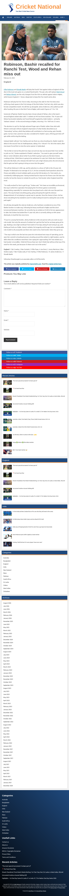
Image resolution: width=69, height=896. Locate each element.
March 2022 (7, 740)
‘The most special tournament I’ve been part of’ (16, 866)
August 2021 (7, 761)
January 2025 (7, 636)
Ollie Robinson (9, 89)
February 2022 (7, 743)
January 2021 (7, 782)
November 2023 (8, 679)
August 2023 (7, 688)
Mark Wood (60, 92)
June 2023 (6, 694)
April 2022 (6, 737)
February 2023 (7, 706)
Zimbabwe (6, 591)
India (23, 17)
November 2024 (8, 642)
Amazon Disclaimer (8, 848)
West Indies (6, 588)
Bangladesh (7, 561)
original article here (54, 264)
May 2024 (6, 661)
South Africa (37, 17)
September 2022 (8, 721)
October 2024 (7, 645)
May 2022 (6, 734)
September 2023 (8, 685)
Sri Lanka (55, 17)
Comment (8, 288)
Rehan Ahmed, (11, 94)
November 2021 (8, 752)
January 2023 (7, 709)
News (5, 573)
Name (6, 311)
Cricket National (38, 6)
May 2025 (6, 627)
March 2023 (7, 703)
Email (6, 320)
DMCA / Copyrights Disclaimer (11, 851)
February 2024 (7, 670)
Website (6, 329)
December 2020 (8, 785)
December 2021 (8, 749)
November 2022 (8, 715)
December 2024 (8, 639)
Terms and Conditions (9, 857)
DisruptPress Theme (41, 890)
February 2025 (7, 633)
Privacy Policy (6, 854)
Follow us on (14, 352)
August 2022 (7, 725)
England (9, 17)
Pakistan (29, 17)
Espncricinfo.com (35, 264)
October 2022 (7, 718)
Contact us (5, 842)
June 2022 (6, 731)
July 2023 (6, 691)
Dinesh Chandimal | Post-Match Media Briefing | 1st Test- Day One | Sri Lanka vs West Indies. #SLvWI (32, 872)
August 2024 (7, 651)
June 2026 (6, 609)
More (62, 17)
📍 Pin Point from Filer (9, 869)
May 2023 (6, 697)
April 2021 (6, 773)
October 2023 (7, 682)
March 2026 (7, 612)
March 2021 (7, 776)
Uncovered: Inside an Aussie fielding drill (14, 875)
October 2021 (7, 755)
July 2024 (6, 655)
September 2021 (8, 758)
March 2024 (7, 667)
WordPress (31, 890)
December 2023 (8, 676)
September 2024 (8, 648)
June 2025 (6, 624)
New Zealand (47, 17)
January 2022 (7, 746)
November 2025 (8, 621)
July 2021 (6, 764)
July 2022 (6, 728)
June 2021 (6, 767)
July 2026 (6, 606)
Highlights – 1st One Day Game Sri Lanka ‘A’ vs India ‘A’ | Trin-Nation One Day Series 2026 (29, 878)
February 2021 (7, 779)
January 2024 (7, 673)
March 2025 (7, 630)
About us (5, 845)
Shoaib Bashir (21, 89)
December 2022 (8, 712)
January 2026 (7, 618)
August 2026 (7, 603)
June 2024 (6, 658)
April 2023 (6, 700)
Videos (5, 585)
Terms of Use (53, 887)
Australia (17, 17)
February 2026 (7, 615)
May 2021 (6, 770)
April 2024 (6, 664)
